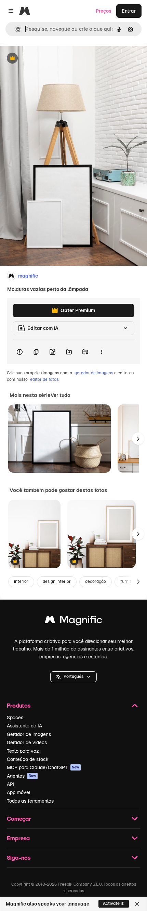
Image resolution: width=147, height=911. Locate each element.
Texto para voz (23, 751)
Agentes (21, 776)
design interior (57, 581)
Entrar (129, 11)
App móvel (18, 792)
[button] (73, 676)
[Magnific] (73, 621)
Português (73, 676)
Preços (103, 11)
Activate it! (113, 903)
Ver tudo (60, 395)
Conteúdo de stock (28, 759)
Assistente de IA (24, 726)
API (10, 784)
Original (43, 58)
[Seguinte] (138, 438)
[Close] (137, 904)
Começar (19, 818)
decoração (95, 581)
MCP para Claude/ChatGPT (43, 767)
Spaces (15, 717)
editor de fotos (44, 379)
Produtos (18, 705)
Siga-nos (18, 857)
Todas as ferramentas (30, 801)
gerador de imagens (94, 373)
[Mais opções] (101, 352)
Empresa (18, 838)
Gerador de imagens (29, 734)
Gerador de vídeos (27, 742)
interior (21, 581)
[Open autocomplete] (15, 29)
